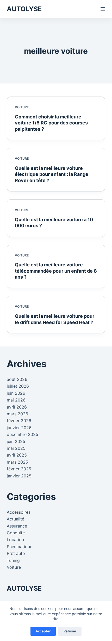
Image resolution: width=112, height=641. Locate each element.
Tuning (13, 560)
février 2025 (19, 468)
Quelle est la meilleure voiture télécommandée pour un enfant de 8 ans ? (56, 271)
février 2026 (19, 420)
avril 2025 (17, 455)
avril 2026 (17, 407)
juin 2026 (16, 393)
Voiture (22, 107)
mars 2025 (17, 462)
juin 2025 (16, 441)
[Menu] (103, 9)
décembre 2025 (22, 434)
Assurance (17, 526)
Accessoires (18, 512)
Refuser (70, 631)
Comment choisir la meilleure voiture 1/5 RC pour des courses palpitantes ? (51, 123)
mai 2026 (16, 400)
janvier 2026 (19, 427)
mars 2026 (17, 413)
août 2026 (17, 379)
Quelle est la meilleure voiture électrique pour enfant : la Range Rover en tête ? (51, 174)
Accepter (43, 631)
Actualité (15, 519)
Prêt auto (16, 553)
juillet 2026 (18, 386)
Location (15, 539)
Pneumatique (19, 546)
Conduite (16, 532)
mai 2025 (16, 448)
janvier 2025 (19, 475)
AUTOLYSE (24, 9)
